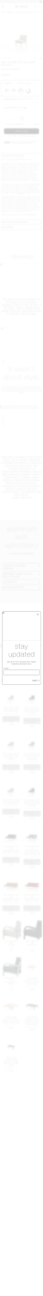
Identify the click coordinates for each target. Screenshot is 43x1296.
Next (34, 680)
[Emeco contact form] (37, 1290)
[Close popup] (37, 614)
